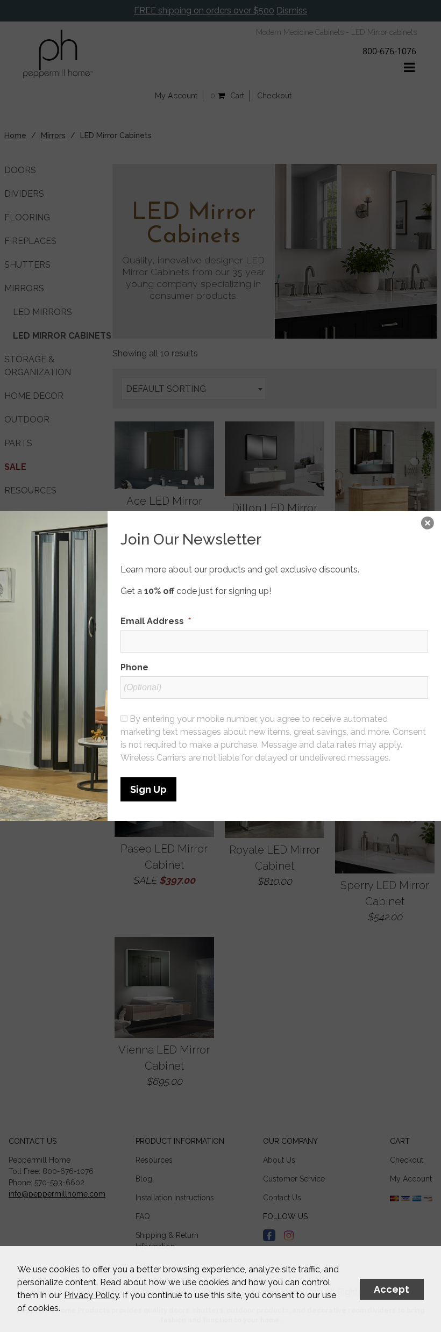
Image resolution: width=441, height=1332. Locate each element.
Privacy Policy (91, 1295)
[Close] (427, 524)
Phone (134, 667)
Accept (391, 1289)
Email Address (155, 621)
